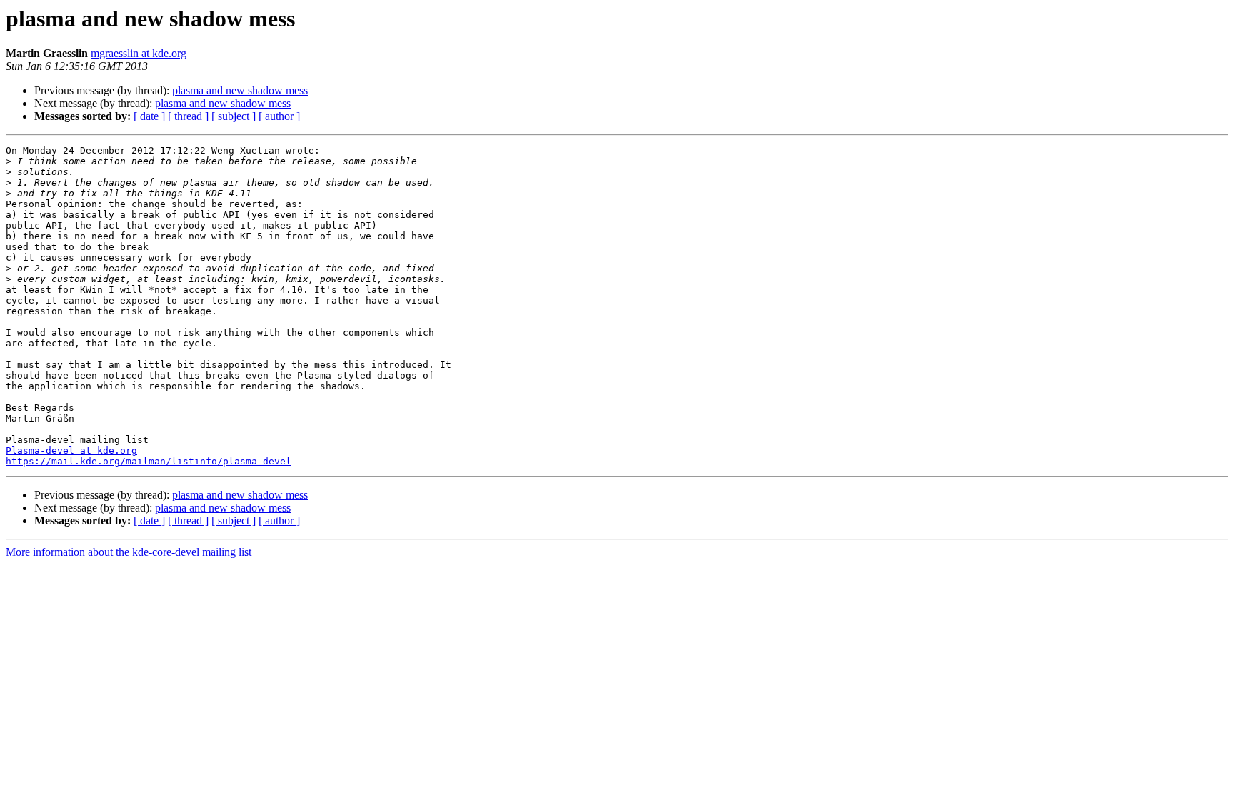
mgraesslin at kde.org (138, 53)
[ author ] (279, 116)
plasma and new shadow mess (240, 90)
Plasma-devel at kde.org (71, 450)
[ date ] (149, 116)
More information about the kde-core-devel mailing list (128, 552)
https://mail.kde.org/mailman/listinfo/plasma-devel (148, 461)
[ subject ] (233, 116)
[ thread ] (188, 116)
